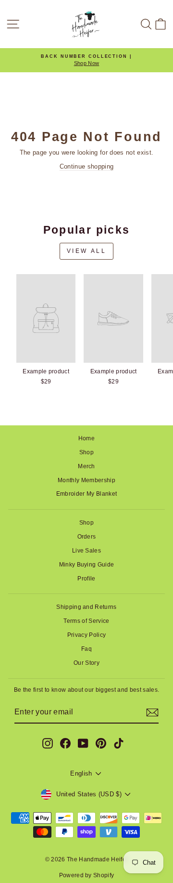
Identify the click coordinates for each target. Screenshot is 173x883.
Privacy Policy (86, 635)
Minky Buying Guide (86, 564)
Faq (86, 649)
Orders (86, 536)
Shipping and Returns (86, 607)
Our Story (86, 662)
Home (86, 438)
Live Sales (86, 550)
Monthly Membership (86, 480)
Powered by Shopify (86, 875)
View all (87, 251)
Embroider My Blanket (86, 493)
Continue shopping (86, 166)
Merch (86, 466)
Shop (86, 452)
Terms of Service (86, 621)
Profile (86, 578)
